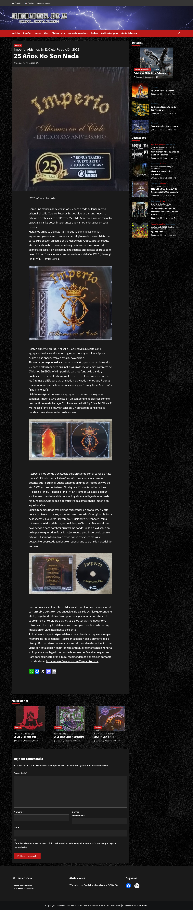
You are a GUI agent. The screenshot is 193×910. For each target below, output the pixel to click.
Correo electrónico (78, 813)
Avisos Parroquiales (77, 33)
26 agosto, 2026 (30, 741)
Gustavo (19, 63)
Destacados (170, 144)
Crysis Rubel (90, 885)
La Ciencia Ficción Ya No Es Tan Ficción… (163, 109)
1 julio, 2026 (166, 94)
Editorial (156, 69)
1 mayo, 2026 (167, 130)
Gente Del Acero (129, 33)
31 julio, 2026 (167, 178)
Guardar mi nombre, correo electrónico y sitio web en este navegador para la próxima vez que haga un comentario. (65, 845)
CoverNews (128, 905)
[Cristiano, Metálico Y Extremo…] (156, 64)
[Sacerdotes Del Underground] (140, 126)
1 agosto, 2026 (150, 77)
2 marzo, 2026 (167, 235)
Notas (38, 33)
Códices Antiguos (109, 33)
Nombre (18, 811)
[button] (179, 33)
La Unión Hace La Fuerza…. (164, 90)
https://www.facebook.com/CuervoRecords (72, 661)
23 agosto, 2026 (70, 741)
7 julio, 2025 (30, 63)
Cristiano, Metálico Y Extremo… (151, 73)
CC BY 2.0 (113, 885)
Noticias (16, 33)
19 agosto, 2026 (110, 741)
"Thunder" (74, 885)
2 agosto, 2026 (167, 158)
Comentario (20, 773)
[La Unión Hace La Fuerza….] (140, 91)
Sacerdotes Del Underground (164, 126)
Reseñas (27, 33)
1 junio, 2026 (167, 114)
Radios (94, 33)
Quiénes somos (43, 3)
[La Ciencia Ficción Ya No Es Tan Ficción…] (140, 108)
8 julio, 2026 (166, 196)
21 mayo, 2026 (167, 218)
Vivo (46, 33)
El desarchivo (58, 33)
